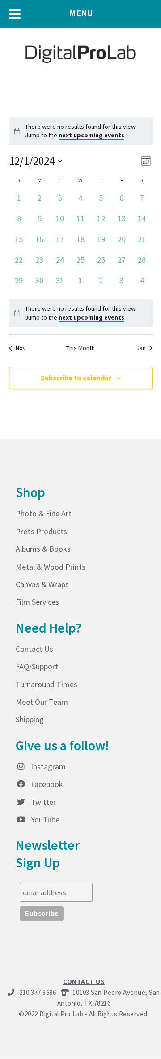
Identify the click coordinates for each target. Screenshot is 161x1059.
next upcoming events (91, 135)
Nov (21, 348)
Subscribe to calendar (76, 377)
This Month (80, 348)
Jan (141, 348)
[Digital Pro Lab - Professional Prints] (80, 51)
